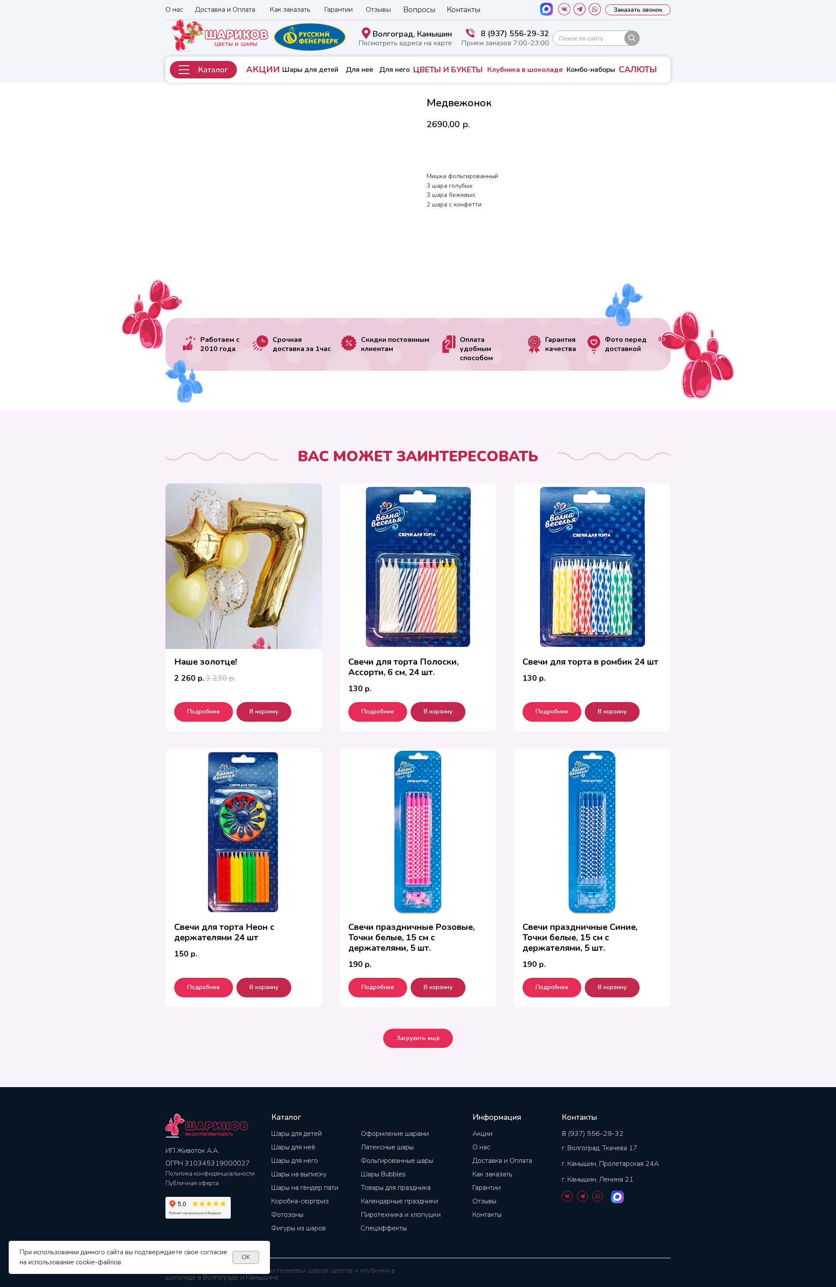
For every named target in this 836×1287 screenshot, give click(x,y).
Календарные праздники (399, 1201)
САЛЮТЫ (638, 69)
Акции (482, 1133)
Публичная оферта (192, 1183)
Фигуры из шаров (298, 1228)
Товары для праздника (396, 1187)
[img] (596, 38)
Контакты (463, 9)
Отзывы (378, 9)
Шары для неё (293, 1147)
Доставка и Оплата (225, 9)
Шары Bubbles (383, 1174)
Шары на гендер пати (304, 1187)
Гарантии (338, 9)
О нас (174, 9)
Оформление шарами (395, 1133)
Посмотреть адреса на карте (405, 43)
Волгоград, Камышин (412, 34)
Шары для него (294, 1160)
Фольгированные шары (397, 1160)
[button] (203, 69)
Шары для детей (310, 69)
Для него (394, 69)
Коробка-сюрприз (300, 1201)
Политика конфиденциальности (210, 1173)
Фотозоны (287, 1214)
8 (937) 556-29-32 (515, 33)
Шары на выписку (299, 1174)
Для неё (359, 69)
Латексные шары (387, 1147)
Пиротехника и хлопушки (401, 1214)
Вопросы (419, 9)
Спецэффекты (384, 1228)
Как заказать (290, 9)
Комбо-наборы (590, 69)
